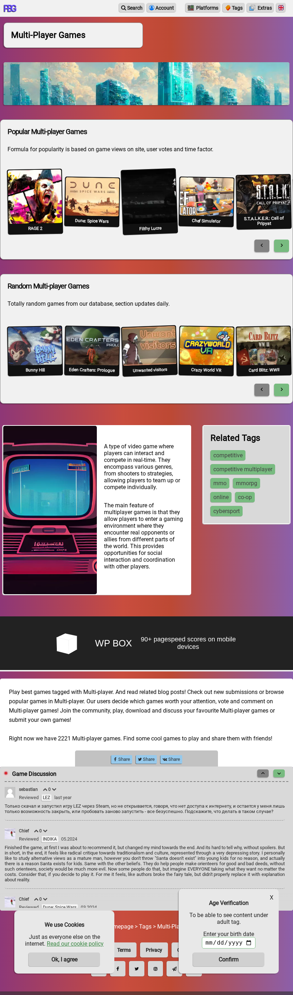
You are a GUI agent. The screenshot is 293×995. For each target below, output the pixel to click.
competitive (228, 455)
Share (123, 759)
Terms (124, 950)
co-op (245, 497)
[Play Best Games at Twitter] (136, 968)
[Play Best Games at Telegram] (174, 968)
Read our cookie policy (75, 943)
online (221, 497)
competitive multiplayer (242, 469)
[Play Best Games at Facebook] (117, 968)
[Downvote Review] (54, 789)
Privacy (154, 950)
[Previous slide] (261, 246)
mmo (220, 483)
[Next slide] (281, 246)
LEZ (46, 797)
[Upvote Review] (45, 789)
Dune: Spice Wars (59, 907)
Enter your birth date (228, 934)
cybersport (226, 511)
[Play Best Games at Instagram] (155, 968)
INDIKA (50, 839)
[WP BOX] (146, 643)
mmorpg (246, 483)
